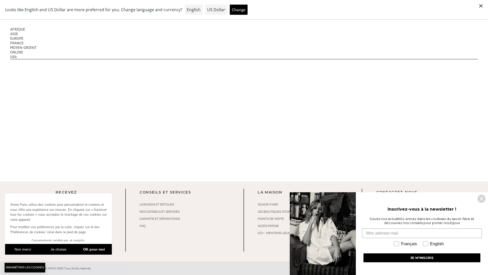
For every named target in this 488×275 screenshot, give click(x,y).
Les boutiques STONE (275, 211)
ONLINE (16, 52)
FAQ (143, 226)
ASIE (14, 34)
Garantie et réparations (160, 219)
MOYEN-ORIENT (23, 47)
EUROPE (16, 38)
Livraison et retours (157, 204)
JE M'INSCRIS (422, 258)
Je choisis (58, 249)
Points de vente (271, 219)
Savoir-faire (268, 204)
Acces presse (268, 226)
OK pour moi (94, 249)
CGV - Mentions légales (276, 233)
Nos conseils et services (159, 211)
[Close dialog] (481, 198)
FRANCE (17, 43)
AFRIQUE (17, 29)
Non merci (22, 249)
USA (13, 56)
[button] (25, 267)
